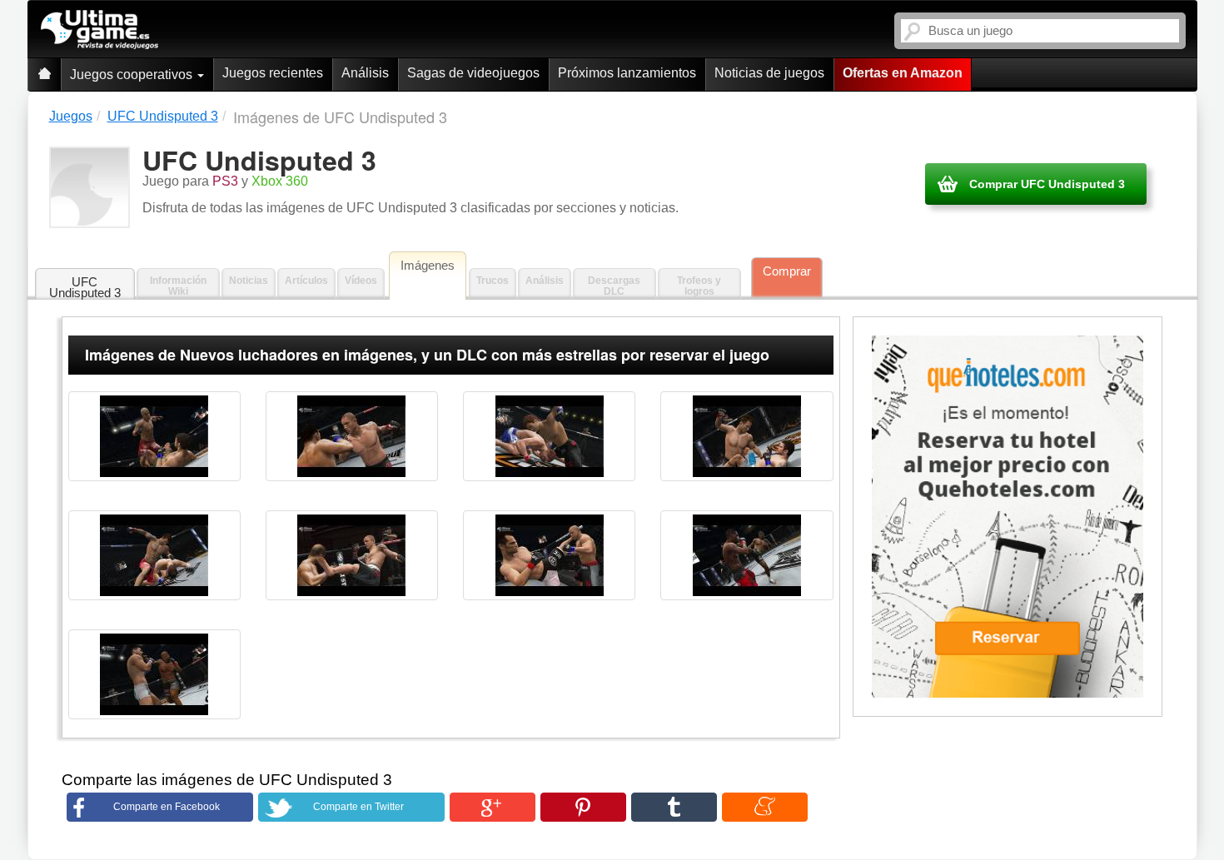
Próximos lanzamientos (627, 73)
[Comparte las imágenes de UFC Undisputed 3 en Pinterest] (583, 807)
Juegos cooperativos (133, 74)
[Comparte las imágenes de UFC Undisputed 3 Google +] (492, 807)
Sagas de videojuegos (473, 73)
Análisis (365, 73)
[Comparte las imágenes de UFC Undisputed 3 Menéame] (765, 807)
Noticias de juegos (769, 73)
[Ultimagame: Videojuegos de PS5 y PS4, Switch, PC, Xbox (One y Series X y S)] (99, 30)
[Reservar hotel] (1008, 517)
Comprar (787, 271)
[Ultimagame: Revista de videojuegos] (44, 74)
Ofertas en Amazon (903, 73)
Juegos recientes (272, 73)
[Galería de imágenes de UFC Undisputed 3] (154, 436)
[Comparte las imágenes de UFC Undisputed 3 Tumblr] (674, 807)
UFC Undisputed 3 (85, 287)
